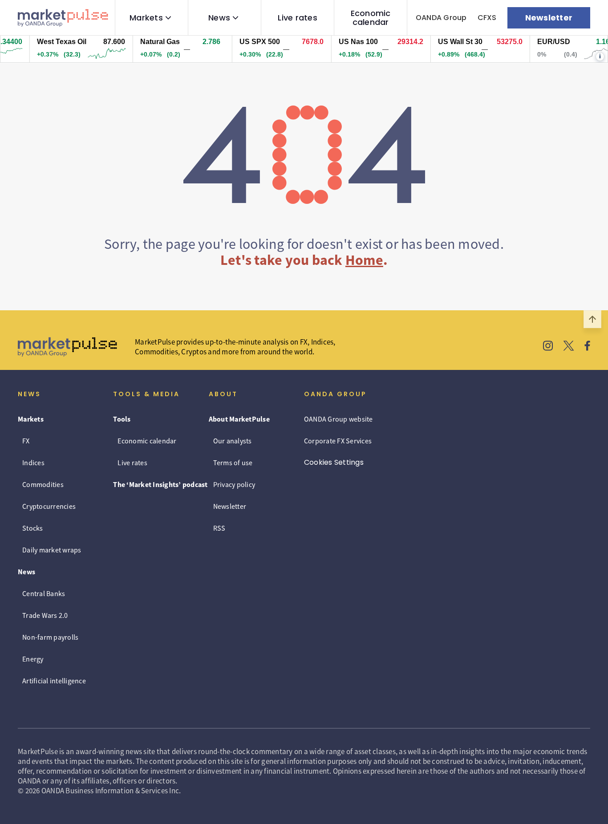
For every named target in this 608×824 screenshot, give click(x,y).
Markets (146, 17)
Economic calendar (371, 18)
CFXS (487, 17)
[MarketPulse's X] (569, 346)
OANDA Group (441, 17)
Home (364, 260)
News (219, 17)
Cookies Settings (334, 462)
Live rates (297, 17)
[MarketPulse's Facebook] (587, 347)
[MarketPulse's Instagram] (548, 347)
